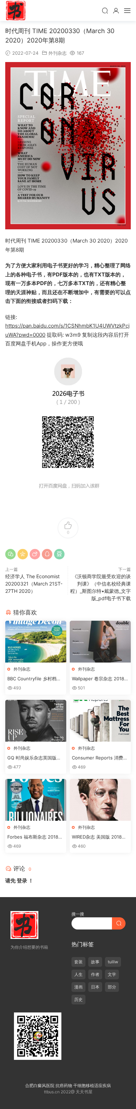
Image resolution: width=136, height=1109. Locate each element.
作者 (95, 974)
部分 (112, 986)
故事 (95, 961)
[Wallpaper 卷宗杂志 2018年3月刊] (100, 642)
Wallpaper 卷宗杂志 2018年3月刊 (100, 679)
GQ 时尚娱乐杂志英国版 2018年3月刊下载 (31, 758)
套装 (78, 961)
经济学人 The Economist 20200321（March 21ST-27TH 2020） (33, 583)
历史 (78, 999)
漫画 (78, 986)
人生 (78, 974)
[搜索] (104, 10)
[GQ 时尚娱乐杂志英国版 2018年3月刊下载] (35, 721)
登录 (22, 880)
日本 (95, 986)
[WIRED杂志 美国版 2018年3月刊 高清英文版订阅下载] (100, 800)
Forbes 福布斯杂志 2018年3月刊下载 (35, 837)
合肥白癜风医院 (39, 1085)
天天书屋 (15, 10)
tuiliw (113, 961)
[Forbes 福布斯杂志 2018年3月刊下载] (35, 800)
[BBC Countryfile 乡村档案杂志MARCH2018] (35, 642)
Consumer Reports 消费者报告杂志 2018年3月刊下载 (100, 758)
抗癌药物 (63, 1085)
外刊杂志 (57, 53)
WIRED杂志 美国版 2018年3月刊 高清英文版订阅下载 (99, 837)
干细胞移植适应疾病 (92, 1085)
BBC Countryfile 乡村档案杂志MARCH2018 (34, 679)
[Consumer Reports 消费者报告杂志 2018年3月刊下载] (100, 721)
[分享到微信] (10, 554)
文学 (112, 974)
